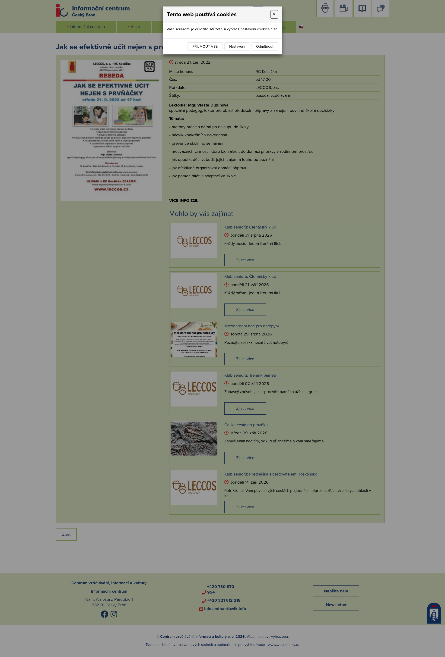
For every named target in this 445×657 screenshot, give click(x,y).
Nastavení (237, 46)
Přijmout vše (205, 46)
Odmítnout (264, 46)
